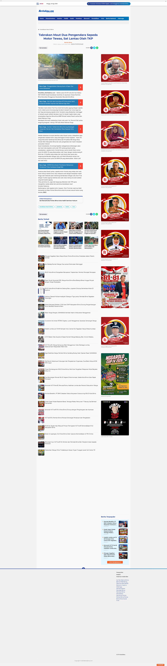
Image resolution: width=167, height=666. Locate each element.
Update (161, 665)
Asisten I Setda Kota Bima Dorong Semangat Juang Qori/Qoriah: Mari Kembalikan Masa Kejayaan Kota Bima (56, 129)
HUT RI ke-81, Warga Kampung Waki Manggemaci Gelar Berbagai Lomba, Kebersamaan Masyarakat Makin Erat (67, 346)
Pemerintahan (50, 18)
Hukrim (59, 18)
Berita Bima (125, 580)
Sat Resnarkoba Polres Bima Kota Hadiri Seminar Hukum (58, 200)
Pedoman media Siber (122, 576)
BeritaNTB (125, 583)
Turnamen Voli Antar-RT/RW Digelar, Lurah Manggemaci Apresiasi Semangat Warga (70, 321)
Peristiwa (79, 18)
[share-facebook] (91, 48)
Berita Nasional (111, 18)
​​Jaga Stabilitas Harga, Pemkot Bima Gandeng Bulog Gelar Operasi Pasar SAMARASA (71, 353)
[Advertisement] (68, 468)
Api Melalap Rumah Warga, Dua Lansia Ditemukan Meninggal (63, 264)
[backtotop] (83, 569)
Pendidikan (95, 18)
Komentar (44, 48)
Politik (66, 18)
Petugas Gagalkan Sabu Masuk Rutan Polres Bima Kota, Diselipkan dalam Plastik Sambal (109, 554)
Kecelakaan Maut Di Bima (46, 206)
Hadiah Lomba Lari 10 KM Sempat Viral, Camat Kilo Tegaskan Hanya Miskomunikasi (109, 3)
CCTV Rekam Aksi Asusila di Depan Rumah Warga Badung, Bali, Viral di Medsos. (69, 337)
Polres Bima (120, 597)
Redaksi (118, 574)
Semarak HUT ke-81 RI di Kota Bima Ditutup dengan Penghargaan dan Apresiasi (69, 409)
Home (41, 4)
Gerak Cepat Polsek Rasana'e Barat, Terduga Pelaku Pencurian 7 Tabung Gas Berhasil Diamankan (110, 531)
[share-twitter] (94, 48)
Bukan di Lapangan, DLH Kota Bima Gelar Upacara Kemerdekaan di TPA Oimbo (69, 434)
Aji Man (118, 580)
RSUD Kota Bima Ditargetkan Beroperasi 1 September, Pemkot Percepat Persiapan (70, 272)
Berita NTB (119, 582)
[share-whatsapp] (97, 48)
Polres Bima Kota (122, 598)
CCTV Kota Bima (120, 654)
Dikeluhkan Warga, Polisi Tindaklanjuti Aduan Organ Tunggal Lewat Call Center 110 (70, 450)
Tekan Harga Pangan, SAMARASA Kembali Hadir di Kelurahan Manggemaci (68, 312)
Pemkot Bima (120, 592)
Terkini (67, 206)
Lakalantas (59, 206)
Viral (102, 18)
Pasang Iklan (119, 572)
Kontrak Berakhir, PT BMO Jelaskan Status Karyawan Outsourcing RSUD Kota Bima (70, 393)
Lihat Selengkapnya (114, 562)
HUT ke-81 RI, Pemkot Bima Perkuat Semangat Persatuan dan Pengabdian (67, 418)
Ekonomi (87, 18)
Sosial (72, 18)
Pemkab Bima (120, 590)
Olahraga (121, 18)
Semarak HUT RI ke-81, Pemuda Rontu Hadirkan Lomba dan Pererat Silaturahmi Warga (71, 385)
